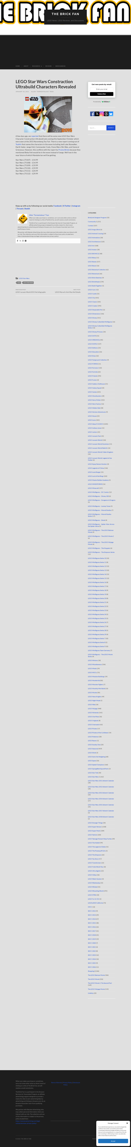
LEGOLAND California (95, 903)
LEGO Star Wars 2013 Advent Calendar (101, 793)
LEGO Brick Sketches (95, 278)
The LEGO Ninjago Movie (96, 989)
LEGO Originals (93, 720)
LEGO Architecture (94, 241)
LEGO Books (92, 262)
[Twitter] (20, 241)
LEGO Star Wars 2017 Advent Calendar (101, 811)
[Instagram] (23, 241)
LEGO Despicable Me (95, 310)
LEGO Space (92, 761)
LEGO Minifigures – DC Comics (98, 492)
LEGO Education (93, 352)
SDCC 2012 (92, 911)
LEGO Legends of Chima (96, 468)
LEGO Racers (92, 740)
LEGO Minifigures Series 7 (96, 638)
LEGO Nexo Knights (94, 696)
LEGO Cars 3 (92, 290)
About (26, 66)
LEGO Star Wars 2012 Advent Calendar (101, 787)
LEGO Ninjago (92, 708)
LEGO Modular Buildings (96, 676)
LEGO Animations (94, 237)
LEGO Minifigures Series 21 (97, 602)
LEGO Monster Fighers (95, 684)
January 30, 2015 (22, 91)
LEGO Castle (92, 294)
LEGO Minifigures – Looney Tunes (99, 506)
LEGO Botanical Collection (97, 269)
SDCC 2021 (92, 947)
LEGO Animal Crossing (95, 233)
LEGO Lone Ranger (94, 472)
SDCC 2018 (92, 935)
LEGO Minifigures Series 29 (97, 634)
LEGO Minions (93, 660)
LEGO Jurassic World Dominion (98, 444)
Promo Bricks (63, 150)
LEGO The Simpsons (94, 855)
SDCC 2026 (92, 967)
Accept (113, 1141)
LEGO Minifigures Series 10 (97, 558)
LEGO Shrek (92, 753)
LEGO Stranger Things (95, 823)
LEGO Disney (92, 318)
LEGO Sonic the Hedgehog (96, 757)
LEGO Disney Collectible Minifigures (100, 322)
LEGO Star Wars (24, 278)
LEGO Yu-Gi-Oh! (93, 899)
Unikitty (90, 993)
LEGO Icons (92, 420)
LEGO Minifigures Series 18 (97, 590)
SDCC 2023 (92, 955)
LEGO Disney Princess (95, 332)
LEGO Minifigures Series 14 (97, 574)
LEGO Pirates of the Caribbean (98, 732)
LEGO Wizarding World (96, 891)
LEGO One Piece (93, 716)
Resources (36, 66)
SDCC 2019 (92, 939)
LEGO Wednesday (94, 883)
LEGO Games (92, 392)
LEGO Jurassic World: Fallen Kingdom (100, 452)
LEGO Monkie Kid (94, 680)
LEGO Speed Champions (96, 765)
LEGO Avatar (92, 249)
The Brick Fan (65, 14)
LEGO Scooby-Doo (94, 744)
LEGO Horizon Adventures (97, 412)
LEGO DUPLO (92, 344)
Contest (90, 225)
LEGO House (92, 416)
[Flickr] (25, 241)
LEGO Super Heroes (94, 827)
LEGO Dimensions (94, 314)
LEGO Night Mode (94, 700)
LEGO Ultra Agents (94, 871)
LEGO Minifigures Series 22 (97, 606)
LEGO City (91, 298)
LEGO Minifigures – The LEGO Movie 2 (101, 536)
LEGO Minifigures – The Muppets (99, 548)
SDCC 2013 (92, 915)
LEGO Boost (92, 266)
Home (18, 66)
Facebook (57, 206)
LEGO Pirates (92, 728)
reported (34, 136)
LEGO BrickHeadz (94, 282)
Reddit (27, 208)
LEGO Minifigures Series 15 (97, 578)
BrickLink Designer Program (97, 217)
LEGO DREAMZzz (94, 340)
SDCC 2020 (92, 943)
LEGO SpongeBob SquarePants (98, 769)
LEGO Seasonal (93, 749)
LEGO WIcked (92, 887)
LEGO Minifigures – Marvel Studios (99, 510)
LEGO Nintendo (93, 712)
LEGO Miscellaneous (95, 664)
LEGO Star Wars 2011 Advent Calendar (101, 781)
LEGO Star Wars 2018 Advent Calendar (101, 817)
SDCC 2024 (92, 959)
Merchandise (60, 66)
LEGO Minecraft (93, 488)
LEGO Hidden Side (94, 408)
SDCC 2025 (92, 963)
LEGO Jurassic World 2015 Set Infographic (31, 291)
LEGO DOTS (92, 336)
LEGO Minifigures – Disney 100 (98, 496)
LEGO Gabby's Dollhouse (96, 384)
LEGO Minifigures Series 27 (97, 626)
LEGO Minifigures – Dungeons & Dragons (101, 500)
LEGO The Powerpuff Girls (96, 851)
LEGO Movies (92, 692)
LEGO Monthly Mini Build (96, 688)
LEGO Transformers (94, 863)
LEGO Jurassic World (95, 440)
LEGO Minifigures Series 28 (97, 630)
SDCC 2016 (92, 927)
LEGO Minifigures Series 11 (97, 562)
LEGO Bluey (92, 258)
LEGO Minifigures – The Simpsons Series (101, 552)
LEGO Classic (92, 302)
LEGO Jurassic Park (94, 436)
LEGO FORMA (93, 364)
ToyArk (18, 144)
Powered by (97, 101)
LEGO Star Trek (93, 773)
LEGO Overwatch (94, 724)
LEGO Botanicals (93, 274)
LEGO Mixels (92, 668)
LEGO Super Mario (94, 831)
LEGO (18, 282)
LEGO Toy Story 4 (94, 859)
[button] (127, 1123)
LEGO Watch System (95, 879)
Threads (20, 208)
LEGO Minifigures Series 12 (97, 566)
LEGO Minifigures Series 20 (97, 598)
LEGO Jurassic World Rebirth (97, 448)
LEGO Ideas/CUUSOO (95, 424)
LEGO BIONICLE (93, 253)
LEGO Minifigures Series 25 (97, 618)
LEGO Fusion (92, 380)
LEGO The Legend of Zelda (96, 847)
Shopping (91, 971)
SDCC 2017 (92, 931)
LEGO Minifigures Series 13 (97, 570)
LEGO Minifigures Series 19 (97, 594)
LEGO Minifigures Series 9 (96, 646)
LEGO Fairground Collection (97, 360)
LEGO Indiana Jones (94, 428)
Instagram (76, 206)
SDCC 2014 (92, 919)
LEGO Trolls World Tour (96, 867)
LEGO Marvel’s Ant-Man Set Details (67, 291)
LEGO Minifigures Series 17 (97, 586)
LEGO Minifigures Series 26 (97, 622)
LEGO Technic (92, 835)
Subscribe (102, 94)
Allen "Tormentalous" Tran (42, 91)
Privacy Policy (67, 1082)
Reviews (48, 66)
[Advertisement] (65, 48)
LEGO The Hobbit (94, 843)
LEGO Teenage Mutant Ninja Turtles (100, 839)
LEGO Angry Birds (94, 229)
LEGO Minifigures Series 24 (97, 614)
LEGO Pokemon (93, 737)
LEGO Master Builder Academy (98, 480)
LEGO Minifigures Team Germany (99, 650)
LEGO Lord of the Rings (95, 476)
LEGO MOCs (92, 672)
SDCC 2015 (92, 923)
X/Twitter (67, 206)
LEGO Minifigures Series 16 (97, 582)
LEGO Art (91, 246)
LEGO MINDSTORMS (95, 484)
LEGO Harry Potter (94, 400)
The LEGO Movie (93, 979)
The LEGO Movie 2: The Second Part (100, 983)
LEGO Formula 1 (93, 368)
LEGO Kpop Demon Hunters (97, 464)
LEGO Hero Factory (94, 404)
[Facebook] (17, 241)
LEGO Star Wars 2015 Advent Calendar (101, 805)
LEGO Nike (91, 704)
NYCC (90, 907)
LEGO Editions (93, 348)
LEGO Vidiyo (92, 875)
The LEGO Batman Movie (96, 975)
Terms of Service (56, 1082)
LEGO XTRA (92, 895)
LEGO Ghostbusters (94, 396)
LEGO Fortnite (93, 372)
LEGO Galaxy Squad (94, 388)
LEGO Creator (92, 306)
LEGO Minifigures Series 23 (97, 610)
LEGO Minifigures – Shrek (96, 520)
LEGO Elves (92, 356)
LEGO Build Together (95, 286)
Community (92, 221)
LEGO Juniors (92, 432)
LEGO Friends (92, 376)
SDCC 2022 (92, 951)
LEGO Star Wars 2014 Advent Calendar (101, 799)
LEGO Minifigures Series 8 (96, 642)
